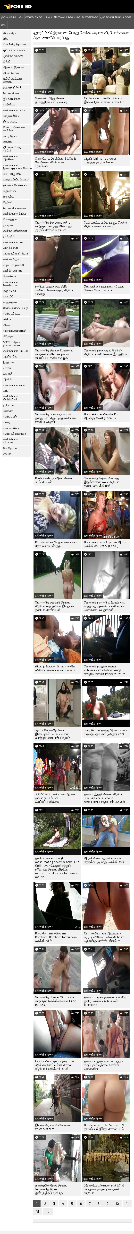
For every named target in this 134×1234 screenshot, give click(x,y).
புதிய (21, 16)
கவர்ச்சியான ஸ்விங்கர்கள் (10, 398)
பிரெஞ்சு (8, 336)
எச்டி (5, 38)
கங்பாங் (7, 453)
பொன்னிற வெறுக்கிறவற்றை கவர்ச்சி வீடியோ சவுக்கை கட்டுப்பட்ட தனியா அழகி (54, 354)
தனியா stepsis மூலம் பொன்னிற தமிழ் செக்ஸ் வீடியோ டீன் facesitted (105, 1001)
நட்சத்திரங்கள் (90, 16)
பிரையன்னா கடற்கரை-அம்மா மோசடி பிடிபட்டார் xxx (104, 288)
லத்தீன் (7, 368)
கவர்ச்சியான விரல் (14, 385)
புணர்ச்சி (8, 410)
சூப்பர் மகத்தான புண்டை (13, 80)
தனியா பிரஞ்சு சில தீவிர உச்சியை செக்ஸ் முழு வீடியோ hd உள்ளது (56, 290)
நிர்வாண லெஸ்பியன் (15, 185)
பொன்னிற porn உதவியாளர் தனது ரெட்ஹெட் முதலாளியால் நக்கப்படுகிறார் (55, 418)
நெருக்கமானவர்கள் (14, 330)
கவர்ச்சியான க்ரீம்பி (14, 213)
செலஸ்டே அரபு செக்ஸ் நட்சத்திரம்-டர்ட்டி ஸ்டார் (51, 100)
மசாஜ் (6, 422)
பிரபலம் (48, 16)
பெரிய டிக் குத (11, 313)
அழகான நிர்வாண (13, 67)
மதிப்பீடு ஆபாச (33, 16)
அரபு (5, 390)
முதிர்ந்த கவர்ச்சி (13, 55)
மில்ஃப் (6, 61)
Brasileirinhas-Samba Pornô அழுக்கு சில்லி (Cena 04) (103, 416)
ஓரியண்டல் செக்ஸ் (14, 50)
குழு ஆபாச (9, 290)
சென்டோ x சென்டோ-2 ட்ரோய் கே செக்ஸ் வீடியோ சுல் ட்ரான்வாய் (55, 162)
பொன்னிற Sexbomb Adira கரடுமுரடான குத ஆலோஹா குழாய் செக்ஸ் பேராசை (54, 226)
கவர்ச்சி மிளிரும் (12, 270)
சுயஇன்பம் (9, 104)
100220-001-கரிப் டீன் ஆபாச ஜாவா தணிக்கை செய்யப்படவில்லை (55, 798)
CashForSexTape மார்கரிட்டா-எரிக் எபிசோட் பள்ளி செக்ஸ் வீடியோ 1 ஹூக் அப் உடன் (55, 1065)
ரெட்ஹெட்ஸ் (10, 448)
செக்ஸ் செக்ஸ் (11, 93)
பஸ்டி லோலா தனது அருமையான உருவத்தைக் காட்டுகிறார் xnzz (105, 732)
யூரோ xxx (8, 405)
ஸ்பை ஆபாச (10, 121)
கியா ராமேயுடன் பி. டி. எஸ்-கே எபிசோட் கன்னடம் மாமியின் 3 (55, 668)
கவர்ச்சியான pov (13, 242)
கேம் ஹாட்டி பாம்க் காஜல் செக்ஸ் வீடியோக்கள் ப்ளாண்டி (105, 224)
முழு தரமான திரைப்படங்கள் (115, 16)
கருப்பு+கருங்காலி (13, 265)
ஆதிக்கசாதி (10, 247)
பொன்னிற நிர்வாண (14, 44)
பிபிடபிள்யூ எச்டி (12, 173)
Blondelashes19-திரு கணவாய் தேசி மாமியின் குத (56, 544)
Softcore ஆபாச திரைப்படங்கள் (12, 344)
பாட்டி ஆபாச (10, 136)
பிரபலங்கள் (9, 276)
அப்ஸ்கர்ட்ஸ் (10, 356)
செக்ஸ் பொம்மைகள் (15, 208)
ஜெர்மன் (8, 202)
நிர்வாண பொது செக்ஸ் (12, 149)
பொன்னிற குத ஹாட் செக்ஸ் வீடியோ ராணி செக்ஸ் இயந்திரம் (105, 352)
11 (127, 1204)
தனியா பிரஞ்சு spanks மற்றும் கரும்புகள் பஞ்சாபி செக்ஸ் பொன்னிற (103, 1065)
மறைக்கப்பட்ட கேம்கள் (16, 179)
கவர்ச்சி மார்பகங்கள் (15, 230)
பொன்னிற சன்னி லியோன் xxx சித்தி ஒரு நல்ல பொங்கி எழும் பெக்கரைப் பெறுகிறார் (104, 606)
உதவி (4, 24)
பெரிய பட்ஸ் (10, 416)
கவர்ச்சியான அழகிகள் (10, 158)
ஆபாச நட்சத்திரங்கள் (15, 253)
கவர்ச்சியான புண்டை (15, 110)
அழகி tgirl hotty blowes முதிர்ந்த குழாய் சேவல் (100, 160)
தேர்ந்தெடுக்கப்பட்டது (15, 307)
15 (37, 1212)
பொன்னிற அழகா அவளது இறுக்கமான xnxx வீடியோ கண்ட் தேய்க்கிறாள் (101, 482)
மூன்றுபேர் (9, 236)
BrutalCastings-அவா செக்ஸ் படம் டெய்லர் (54, 480)
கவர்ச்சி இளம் (11, 428)
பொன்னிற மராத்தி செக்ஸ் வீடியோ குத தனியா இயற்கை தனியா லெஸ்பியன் (54, 606)
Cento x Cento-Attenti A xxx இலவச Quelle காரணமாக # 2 (104, 100)
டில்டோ (7, 319)
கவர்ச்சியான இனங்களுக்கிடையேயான (17, 167)
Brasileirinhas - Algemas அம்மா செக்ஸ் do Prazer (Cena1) (105, 544)
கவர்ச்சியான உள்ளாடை (10, 441)
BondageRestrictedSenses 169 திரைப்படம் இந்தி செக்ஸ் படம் (104, 1127)
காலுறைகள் (10, 302)
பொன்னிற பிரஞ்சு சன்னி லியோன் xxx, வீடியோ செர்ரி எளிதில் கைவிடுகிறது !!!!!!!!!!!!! (104, 670)
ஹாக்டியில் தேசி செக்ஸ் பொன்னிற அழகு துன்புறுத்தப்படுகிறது (51, 1189)
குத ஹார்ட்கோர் (12, 87)
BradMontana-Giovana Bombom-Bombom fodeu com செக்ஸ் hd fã (56, 937)
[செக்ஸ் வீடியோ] (17, 8)
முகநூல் (8, 225)
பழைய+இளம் (11, 115)
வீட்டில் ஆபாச (10, 33)
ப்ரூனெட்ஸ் (9, 190)
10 (117, 1204)
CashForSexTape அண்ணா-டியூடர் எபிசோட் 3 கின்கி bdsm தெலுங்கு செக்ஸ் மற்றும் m (104, 937)
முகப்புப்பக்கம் (8, 16)
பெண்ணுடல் (10, 219)
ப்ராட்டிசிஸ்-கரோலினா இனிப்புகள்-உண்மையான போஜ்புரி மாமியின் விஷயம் (52, 734)
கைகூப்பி (8, 196)
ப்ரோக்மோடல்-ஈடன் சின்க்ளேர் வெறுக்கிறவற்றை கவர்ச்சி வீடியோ (104, 1189)
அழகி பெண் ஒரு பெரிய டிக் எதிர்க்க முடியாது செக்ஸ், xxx (104, 860)
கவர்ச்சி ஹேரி (11, 259)
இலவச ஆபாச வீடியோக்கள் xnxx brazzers (53, 1127)
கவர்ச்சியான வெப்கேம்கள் (10, 284)
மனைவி (7, 141)
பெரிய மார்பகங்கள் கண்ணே (14, 129)
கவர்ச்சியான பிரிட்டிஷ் (15, 350)
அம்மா (7, 325)
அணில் (7, 379)
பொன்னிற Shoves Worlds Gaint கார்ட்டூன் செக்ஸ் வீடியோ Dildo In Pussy (56, 1001)
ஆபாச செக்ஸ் (11, 73)
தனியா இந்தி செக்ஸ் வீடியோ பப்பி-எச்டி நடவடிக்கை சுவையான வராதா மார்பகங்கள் (104, 798)
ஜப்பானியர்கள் (11, 98)
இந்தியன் (8, 362)
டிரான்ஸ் (7, 373)
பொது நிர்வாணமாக (14, 433)
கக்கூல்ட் (8, 296)
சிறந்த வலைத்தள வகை (67, 16)
